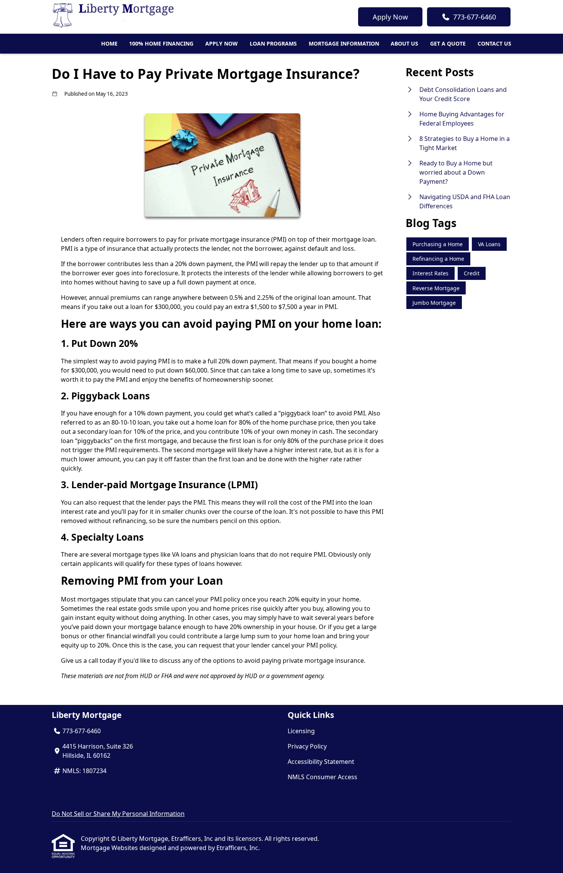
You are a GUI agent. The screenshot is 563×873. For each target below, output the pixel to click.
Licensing (301, 731)
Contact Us (494, 43)
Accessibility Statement (321, 761)
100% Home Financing (161, 43)
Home (109, 43)
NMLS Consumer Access (322, 777)
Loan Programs (273, 43)
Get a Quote (448, 43)
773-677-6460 (474, 16)
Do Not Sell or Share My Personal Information (118, 813)
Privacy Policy (307, 746)
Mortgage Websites (110, 848)
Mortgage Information (344, 43)
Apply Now (390, 16)
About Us (404, 43)
